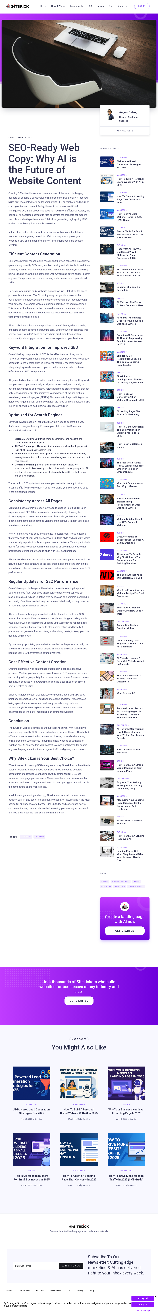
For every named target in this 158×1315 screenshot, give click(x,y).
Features (40, 1291)
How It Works (58, 6)
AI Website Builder (120, 881)
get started (124, 930)
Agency (104, 881)
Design (136, 881)
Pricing (100, 6)
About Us (122, 6)
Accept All (143, 1298)
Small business (136, 886)
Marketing (26, 837)
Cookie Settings (143, 1310)
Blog (111, 6)
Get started (79, 1000)
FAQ (90, 6)
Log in (142, 6)
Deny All (143, 1304)
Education (39, 837)
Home (43, 6)
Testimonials (76, 6)
